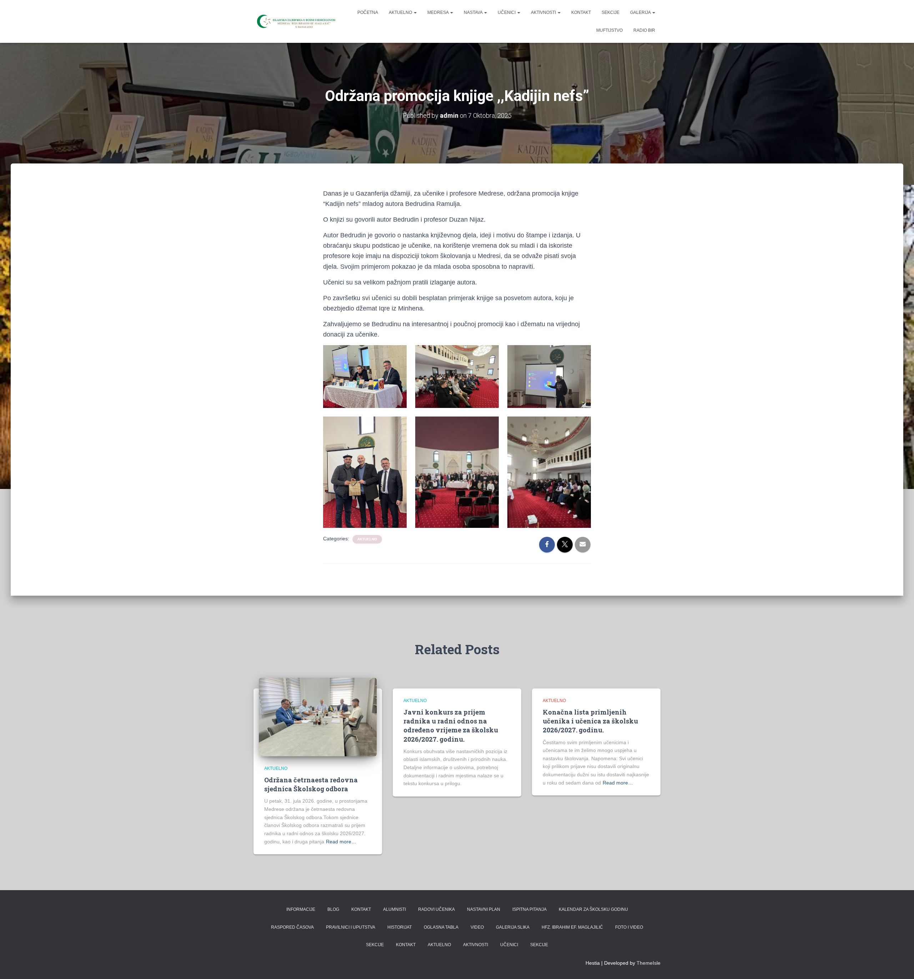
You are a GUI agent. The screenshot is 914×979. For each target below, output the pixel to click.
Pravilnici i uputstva (350, 927)
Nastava (473, 12)
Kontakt (581, 12)
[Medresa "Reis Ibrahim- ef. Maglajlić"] (295, 21)
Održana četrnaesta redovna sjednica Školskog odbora (311, 784)
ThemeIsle (649, 963)
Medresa (438, 12)
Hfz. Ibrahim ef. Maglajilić (572, 927)
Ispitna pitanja (529, 909)
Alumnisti (394, 909)
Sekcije (610, 12)
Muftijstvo (609, 30)
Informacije (300, 909)
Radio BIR (644, 30)
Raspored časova (292, 927)
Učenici (507, 12)
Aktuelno (401, 12)
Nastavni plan (483, 909)
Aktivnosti (544, 12)
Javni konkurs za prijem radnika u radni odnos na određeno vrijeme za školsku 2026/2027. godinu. (450, 725)
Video (477, 927)
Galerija (641, 12)
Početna (367, 12)
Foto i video (629, 927)
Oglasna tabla (441, 927)
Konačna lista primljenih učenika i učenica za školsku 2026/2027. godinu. (590, 721)
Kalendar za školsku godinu (593, 909)
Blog (333, 909)
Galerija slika (512, 927)
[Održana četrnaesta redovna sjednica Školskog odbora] (318, 716)
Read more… (341, 841)
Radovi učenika (436, 909)
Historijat (399, 927)
